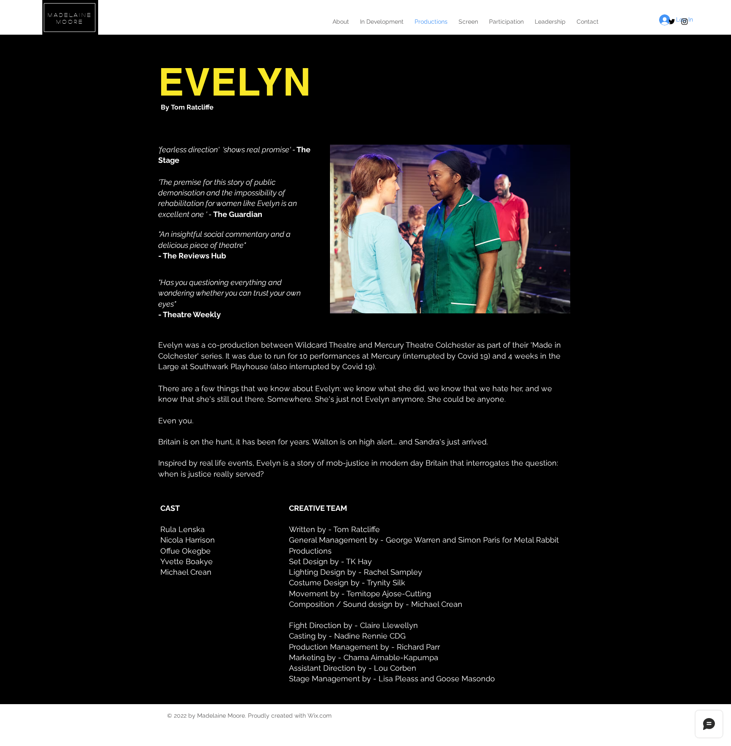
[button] (450, 229)
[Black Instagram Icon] (684, 21)
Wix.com (320, 715)
